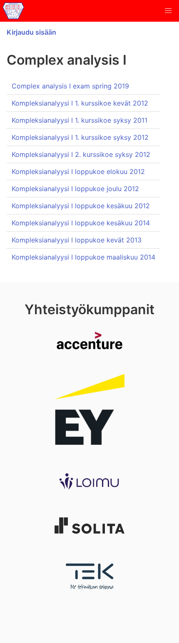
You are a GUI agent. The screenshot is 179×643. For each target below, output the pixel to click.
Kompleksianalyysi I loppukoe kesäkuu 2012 (81, 206)
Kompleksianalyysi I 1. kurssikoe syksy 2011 (79, 120)
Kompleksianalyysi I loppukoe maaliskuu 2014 (83, 257)
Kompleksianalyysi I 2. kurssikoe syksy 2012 (81, 154)
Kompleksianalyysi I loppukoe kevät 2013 (77, 240)
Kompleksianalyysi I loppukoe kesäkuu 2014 (81, 223)
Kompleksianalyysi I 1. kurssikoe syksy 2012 (80, 137)
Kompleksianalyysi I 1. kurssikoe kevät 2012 (80, 103)
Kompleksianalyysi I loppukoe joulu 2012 (75, 188)
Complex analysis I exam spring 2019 (70, 86)
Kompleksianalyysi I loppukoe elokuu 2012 (78, 171)
